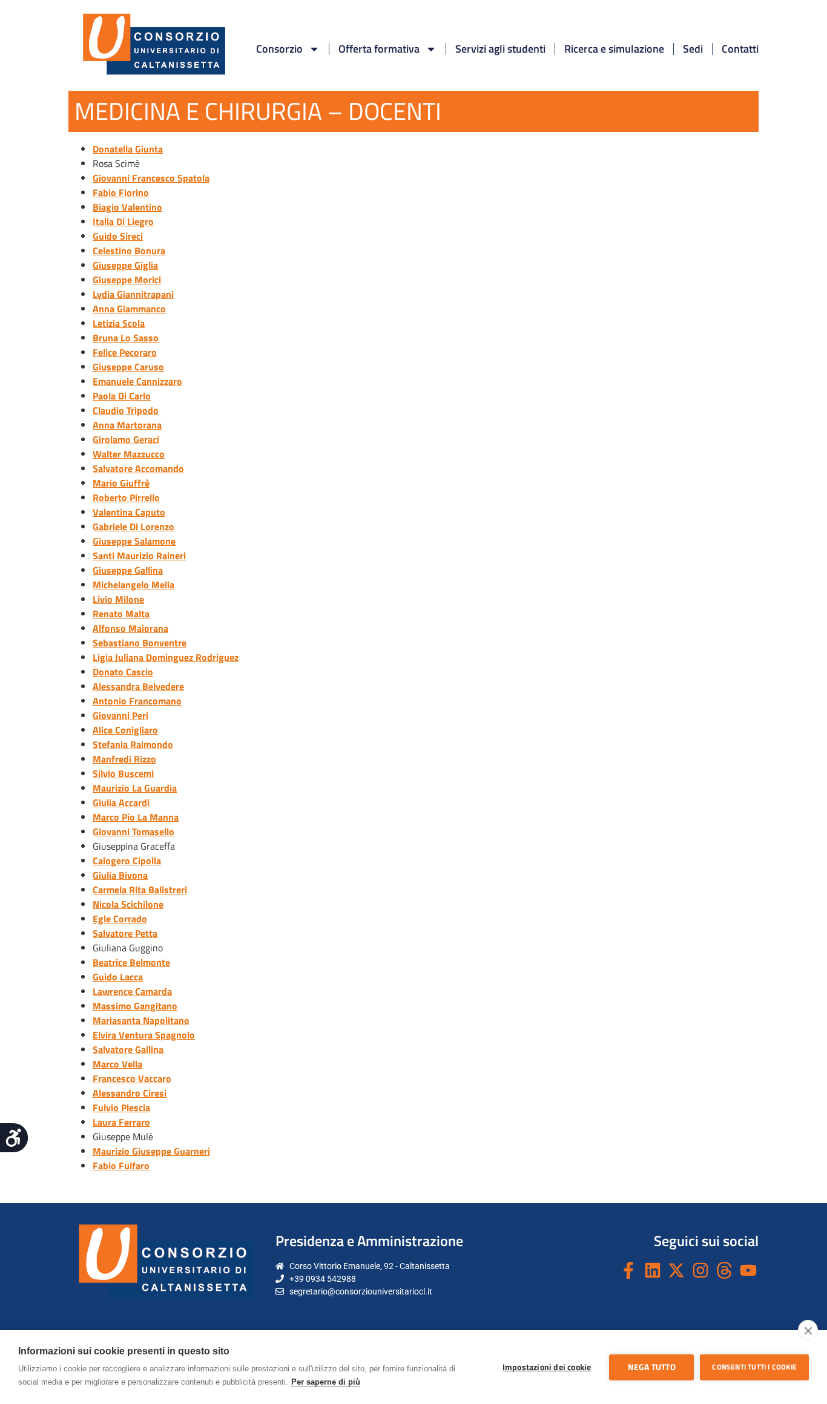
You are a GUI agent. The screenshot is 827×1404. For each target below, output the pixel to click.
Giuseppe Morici (127, 279)
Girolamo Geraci (126, 439)
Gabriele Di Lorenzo (133, 526)
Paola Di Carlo (122, 396)
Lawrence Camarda (132, 991)
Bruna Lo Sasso (126, 337)
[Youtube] (748, 1270)
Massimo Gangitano (135, 1006)
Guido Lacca (118, 976)
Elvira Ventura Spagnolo (144, 1035)
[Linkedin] (652, 1270)
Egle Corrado (120, 918)
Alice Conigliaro (125, 730)
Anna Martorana (127, 425)
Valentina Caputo (129, 512)
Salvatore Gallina (128, 1049)
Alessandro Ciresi (129, 1093)
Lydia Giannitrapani (133, 294)
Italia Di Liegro (123, 221)
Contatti (740, 49)
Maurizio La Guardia (135, 788)
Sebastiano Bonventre (139, 642)
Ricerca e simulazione (614, 49)
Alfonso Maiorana (130, 628)
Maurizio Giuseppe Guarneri (151, 1151)
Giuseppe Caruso (128, 366)
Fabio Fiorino (121, 192)
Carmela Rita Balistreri (140, 889)
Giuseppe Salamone (134, 541)
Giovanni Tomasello (133, 831)
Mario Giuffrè (121, 483)
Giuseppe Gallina (128, 570)
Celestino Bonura (129, 250)
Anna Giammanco (129, 308)
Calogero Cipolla (127, 860)
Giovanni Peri (120, 715)
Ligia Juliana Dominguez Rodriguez (166, 657)
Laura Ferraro (121, 1122)
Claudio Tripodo (126, 410)
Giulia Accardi (121, 802)
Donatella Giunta (128, 149)
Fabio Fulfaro (121, 1165)
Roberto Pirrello (126, 497)
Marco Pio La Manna (136, 817)
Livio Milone (118, 599)
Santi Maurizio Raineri (139, 555)
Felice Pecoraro (125, 352)
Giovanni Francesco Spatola (151, 178)
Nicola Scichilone (128, 904)
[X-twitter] (677, 1270)
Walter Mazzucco (129, 454)
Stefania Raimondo (133, 744)
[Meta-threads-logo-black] (724, 1270)
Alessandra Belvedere (138, 686)
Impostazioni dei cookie (546, 1367)
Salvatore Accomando (138, 468)
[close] (808, 1330)
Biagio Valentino (127, 207)
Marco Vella (117, 1064)
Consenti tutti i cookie (754, 1367)
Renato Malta (121, 613)
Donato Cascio (123, 671)
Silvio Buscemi (123, 773)
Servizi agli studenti (500, 49)
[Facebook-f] (628, 1270)
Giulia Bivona (120, 875)
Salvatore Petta (125, 933)
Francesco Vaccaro (132, 1078)
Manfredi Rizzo (124, 759)
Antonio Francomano (137, 701)
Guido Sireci (118, 236)
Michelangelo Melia (133, 584)
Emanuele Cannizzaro (137, 381)
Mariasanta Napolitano (141, 1020)
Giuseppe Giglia (125, 265)
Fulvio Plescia (121, 1107)
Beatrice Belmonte (131, 962)
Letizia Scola (119, 323)
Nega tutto (652, 1367)
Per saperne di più (325, 1381)
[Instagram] (700, 1270)
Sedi (693, 49)
